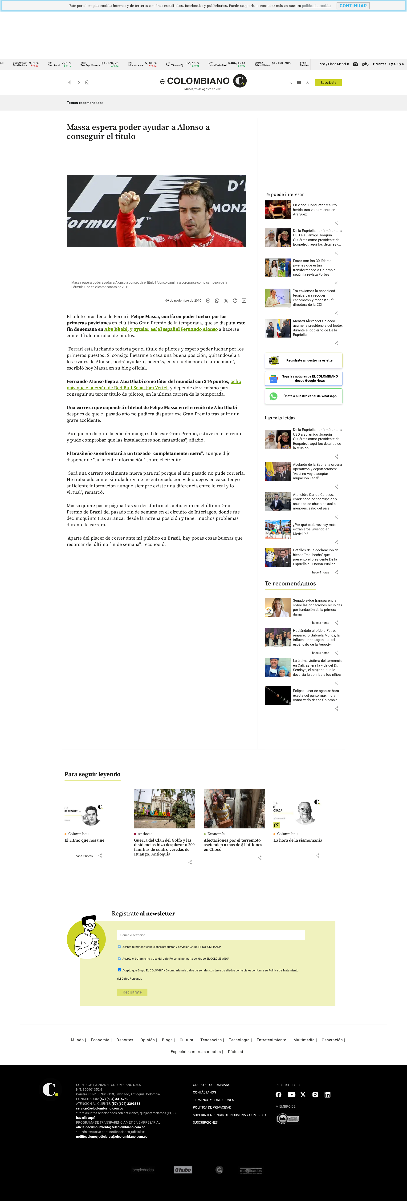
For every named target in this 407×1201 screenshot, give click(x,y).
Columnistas (78, 833)
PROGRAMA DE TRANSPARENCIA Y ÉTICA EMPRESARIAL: (118, 1122)
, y (172, 329)
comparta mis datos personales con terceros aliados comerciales (209, 970)
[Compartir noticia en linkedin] (244, 300)
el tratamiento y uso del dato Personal (156, 958)
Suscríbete (328, 82)
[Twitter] (226, 300)
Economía (216, 833)
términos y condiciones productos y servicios (161, 947)
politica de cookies (316, 6)
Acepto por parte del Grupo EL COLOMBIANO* (175, 958)
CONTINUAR (353, 5)
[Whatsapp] (217, 300)
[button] (336, 222)
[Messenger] (208, 300)
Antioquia (146, 833)
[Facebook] (235, 300)
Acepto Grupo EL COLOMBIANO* (171, 947)
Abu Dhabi (115, 329)
